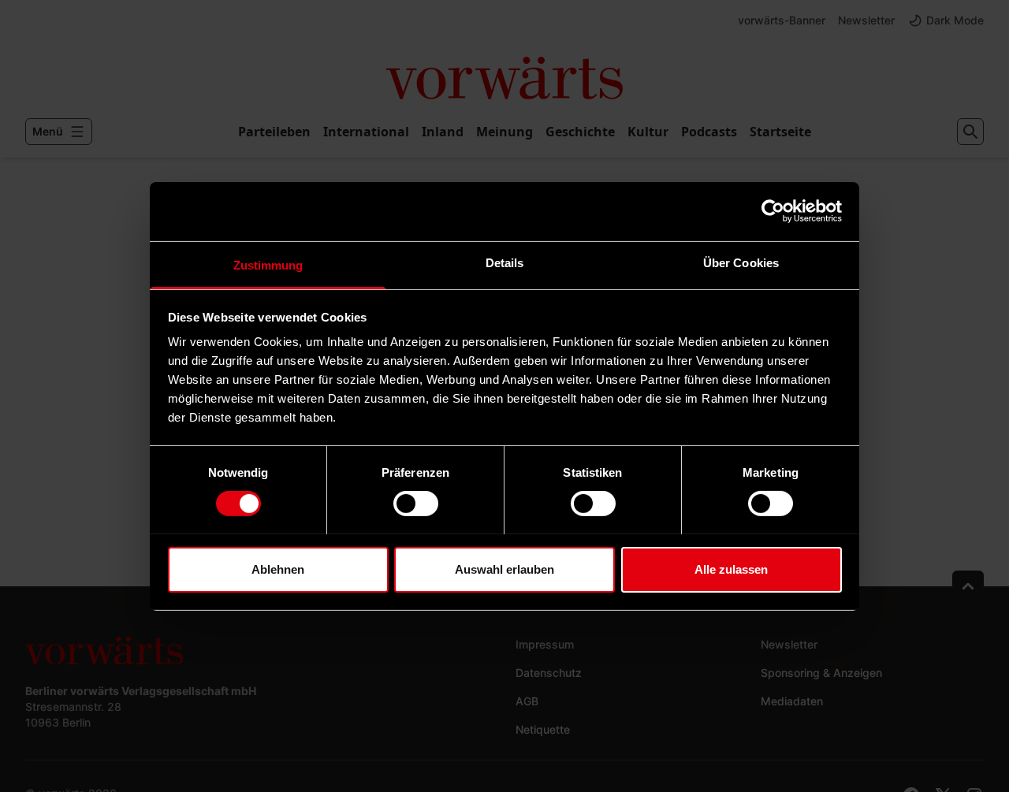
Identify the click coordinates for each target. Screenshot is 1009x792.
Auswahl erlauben (504, 568)
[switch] (415, 503)
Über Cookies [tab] (741, 262)
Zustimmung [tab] (268, 264)
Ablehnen (277, 568)
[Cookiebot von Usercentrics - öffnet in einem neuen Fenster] (773, 211)
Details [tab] (505, 262)
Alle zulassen (731, 568)
